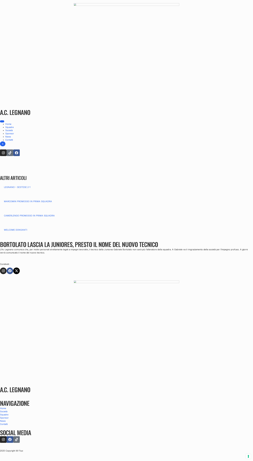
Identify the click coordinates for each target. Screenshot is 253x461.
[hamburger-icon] (2, 121)
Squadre (9, 127)
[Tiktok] (10, 152)
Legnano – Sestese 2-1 (17, 187)
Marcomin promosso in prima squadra (28, 201)
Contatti (9, 140)
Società (9, 130)
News (8, 136)
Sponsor (9, 133)
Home (8, 124)
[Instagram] (3, 152)
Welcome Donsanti (15, 230)
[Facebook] (16, 152)
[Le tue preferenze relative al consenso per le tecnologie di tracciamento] (248, 456)
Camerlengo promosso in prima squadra (29, 215)
